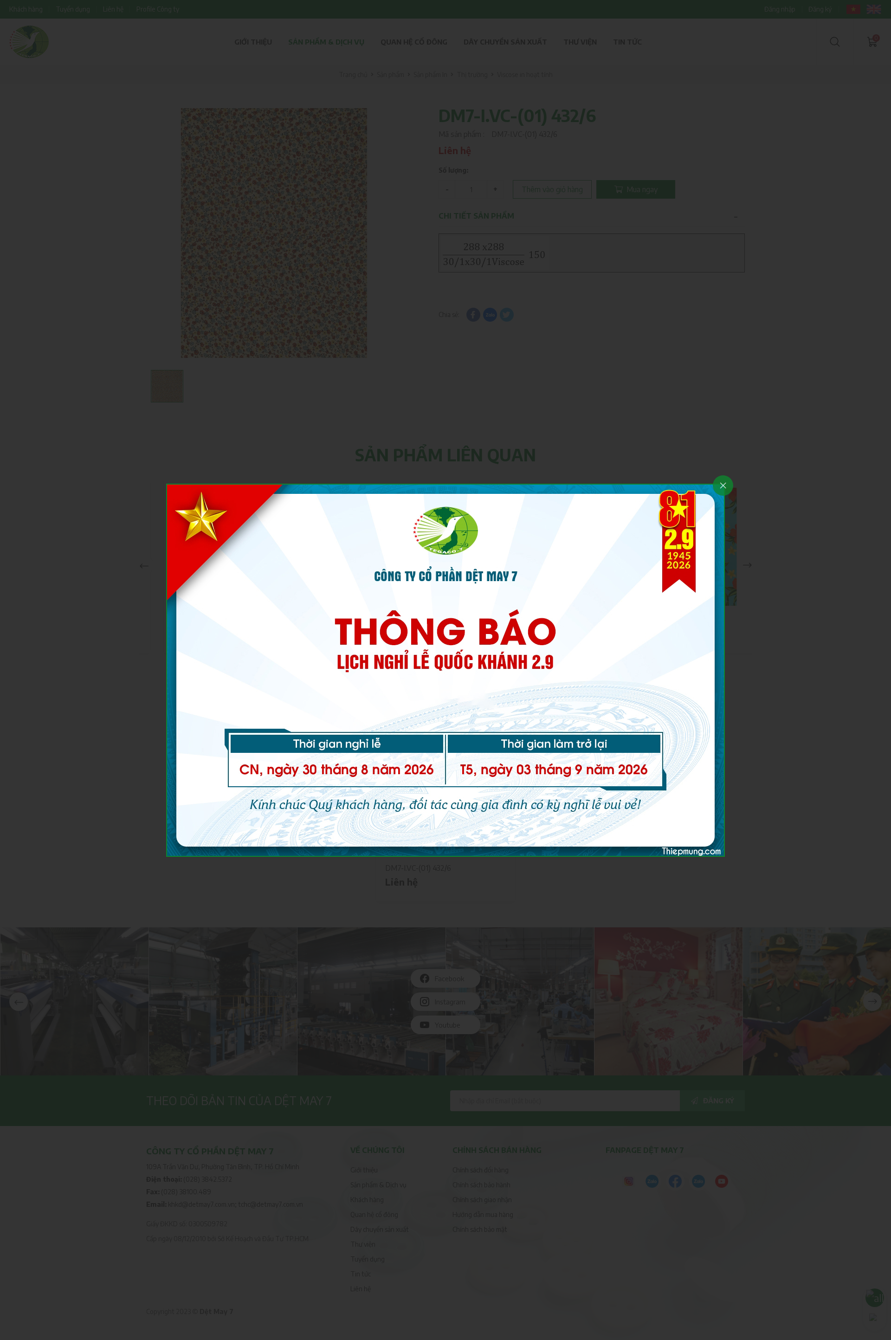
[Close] (723, 485)
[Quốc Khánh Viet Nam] (445, 669)
